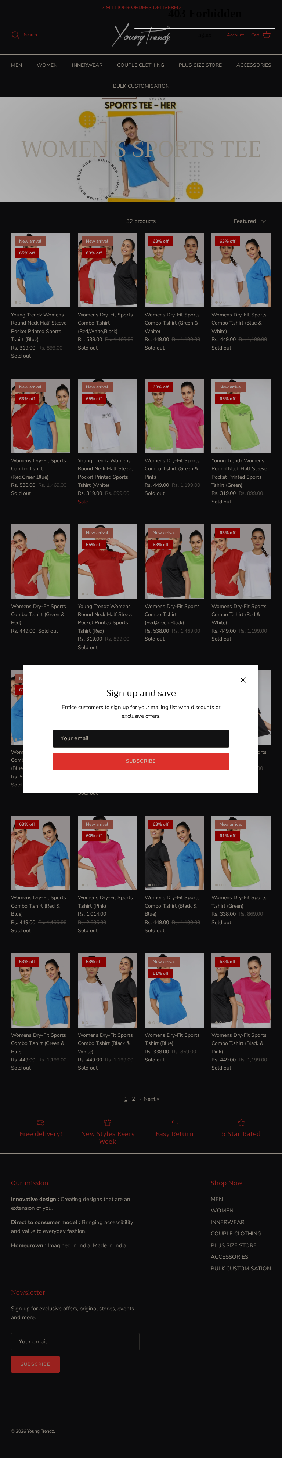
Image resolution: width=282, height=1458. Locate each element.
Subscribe (141, 761)
